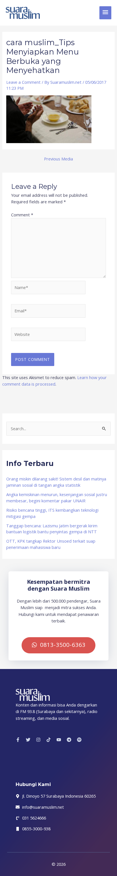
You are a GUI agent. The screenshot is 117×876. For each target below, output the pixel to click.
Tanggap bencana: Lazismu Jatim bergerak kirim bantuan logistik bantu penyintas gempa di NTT (51, 529)
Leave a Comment (23, 82)
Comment (22, 215)
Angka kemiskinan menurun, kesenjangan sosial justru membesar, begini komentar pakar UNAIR (56, 497)
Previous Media (58, 159)
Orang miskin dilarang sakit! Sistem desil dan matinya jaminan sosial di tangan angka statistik (56, 482)
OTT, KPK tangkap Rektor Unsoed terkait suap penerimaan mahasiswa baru (50, 544)
